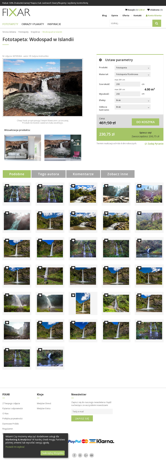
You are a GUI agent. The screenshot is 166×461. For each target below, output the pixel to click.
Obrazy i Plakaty (33, 24)
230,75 (105, 134)
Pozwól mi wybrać (15, 446)
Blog (104, 15)
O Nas (5, 413)
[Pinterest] (80, 455)
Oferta (125, 15)
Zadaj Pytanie (155, 143)
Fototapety (10, 24)
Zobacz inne (117, 174)
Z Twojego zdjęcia (11, 403)
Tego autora (48, 174)
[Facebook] (74, 455)
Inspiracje (54, 24)
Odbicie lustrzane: (104, 108)
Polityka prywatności (12, 418)
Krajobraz (35, 32)
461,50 (105, 122)
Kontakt (138, 15)
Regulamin (7, 428)
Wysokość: (104, 93)
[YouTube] (91, 455)
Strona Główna (9, 32)
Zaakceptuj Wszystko (52, 453)
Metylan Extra (43, 408)
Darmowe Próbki (10, 423)
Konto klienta (154, 15)
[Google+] (86, 455)
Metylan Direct (44, 403)
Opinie (114, 15)
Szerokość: (104, 84)
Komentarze (83, 174)
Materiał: (103, 74)
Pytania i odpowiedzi (12, 408)
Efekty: (102, 100)
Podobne (16, 174)
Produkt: (103, 67)
